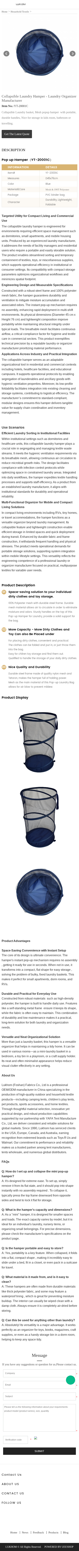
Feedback (38, 1532)
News (25, 1532)
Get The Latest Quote (16, 134)
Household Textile (20, 11)
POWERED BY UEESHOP (58, 1547)
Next (73, 54)
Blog (66, 1532)
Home (5, 11)
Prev (6, 54)
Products (53, 1532)
